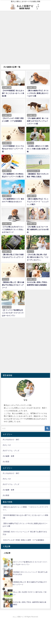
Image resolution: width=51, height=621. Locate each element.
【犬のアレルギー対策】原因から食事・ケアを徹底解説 (23, 540)
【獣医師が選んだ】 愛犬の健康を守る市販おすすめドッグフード (13, 284)
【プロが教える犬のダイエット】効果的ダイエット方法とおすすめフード (13, 229)
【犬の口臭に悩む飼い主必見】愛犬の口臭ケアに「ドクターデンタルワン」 (38, 257)
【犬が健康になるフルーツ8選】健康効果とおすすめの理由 (38, 229)
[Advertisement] (25, 37)
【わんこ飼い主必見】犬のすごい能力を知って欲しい (29, 593)
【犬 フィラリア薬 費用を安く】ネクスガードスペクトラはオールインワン (13, 312)
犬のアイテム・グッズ (11, 450)
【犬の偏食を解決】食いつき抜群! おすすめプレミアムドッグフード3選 (38, 120)
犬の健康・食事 (8, 456)
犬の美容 (6, 461)
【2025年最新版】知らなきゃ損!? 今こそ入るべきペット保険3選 (13, 93)
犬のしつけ (7, 445)
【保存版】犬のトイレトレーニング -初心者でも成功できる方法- (30, 573)
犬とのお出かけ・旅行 (11, 439)
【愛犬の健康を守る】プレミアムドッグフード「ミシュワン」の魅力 (38, 201)
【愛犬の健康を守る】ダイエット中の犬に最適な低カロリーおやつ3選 (38, 93)
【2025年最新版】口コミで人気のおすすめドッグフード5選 (13, 148)
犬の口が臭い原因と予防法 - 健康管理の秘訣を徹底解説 (29, 603)
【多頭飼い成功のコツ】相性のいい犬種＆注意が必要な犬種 (38, 148)
